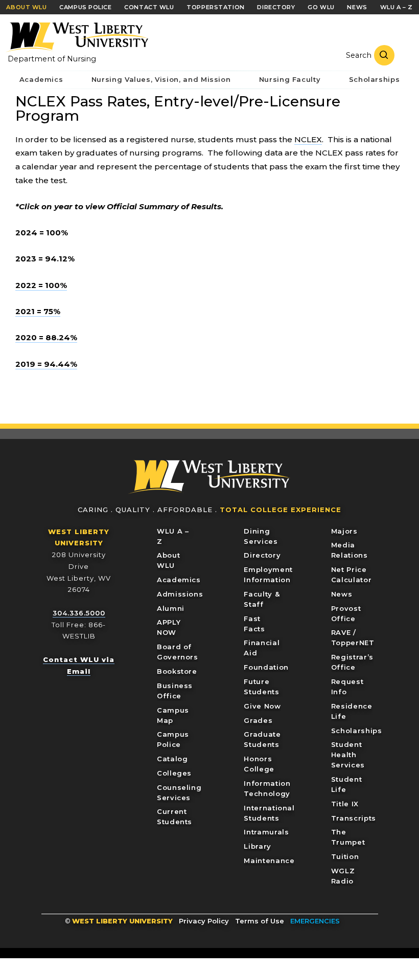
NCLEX (308, 139)
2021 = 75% (37, 311)
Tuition (345, 856)
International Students (269, 813)
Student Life (346, 784)
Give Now (262, 706)
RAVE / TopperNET (353, 637)
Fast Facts (254, 623)
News (342, 594)
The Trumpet (348, 837)
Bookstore (177, 671)
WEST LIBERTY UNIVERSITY (122, 921)
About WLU (168, 560)
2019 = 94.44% (46, 364)
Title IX (345, 804)
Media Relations (349, 550)
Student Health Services (348, 754)
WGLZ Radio (343, 876)
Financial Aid (262, 647)
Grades (258, 720)
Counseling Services (179, 792)
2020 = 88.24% (46, 337)
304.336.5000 (79, 613)
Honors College (259, 764)
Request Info (347, 686)
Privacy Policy (204, 921)
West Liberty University (76, 37)
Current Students (174, 816)
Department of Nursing (52, 58)
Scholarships (356, 730)
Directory (262, 555)
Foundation (266, 667)
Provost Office (346, 613)
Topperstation (215, 7)
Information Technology (267, 788)
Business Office (175, 690)
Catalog (172, 759)
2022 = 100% (41, 285)
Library (257, 846)
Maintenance (269, 860)
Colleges (174, 773)
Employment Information (268, 574)
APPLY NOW (168, 627)
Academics (179, 580)
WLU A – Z (173, 536)
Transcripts (353, 818)
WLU (209, 477)
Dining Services (260, 536)
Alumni (170, 608)
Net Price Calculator (351, 574)
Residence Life (352, 711)
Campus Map (173, 715)
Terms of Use (259, 921)
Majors (344, 531)
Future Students (261, 686)
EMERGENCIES (315, 921)
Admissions (180, 594)
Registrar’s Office (352, 662)
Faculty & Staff (262, 599)
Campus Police (173, 739)
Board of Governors (177, 652)
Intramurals (266, 832)
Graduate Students (262, 739)
